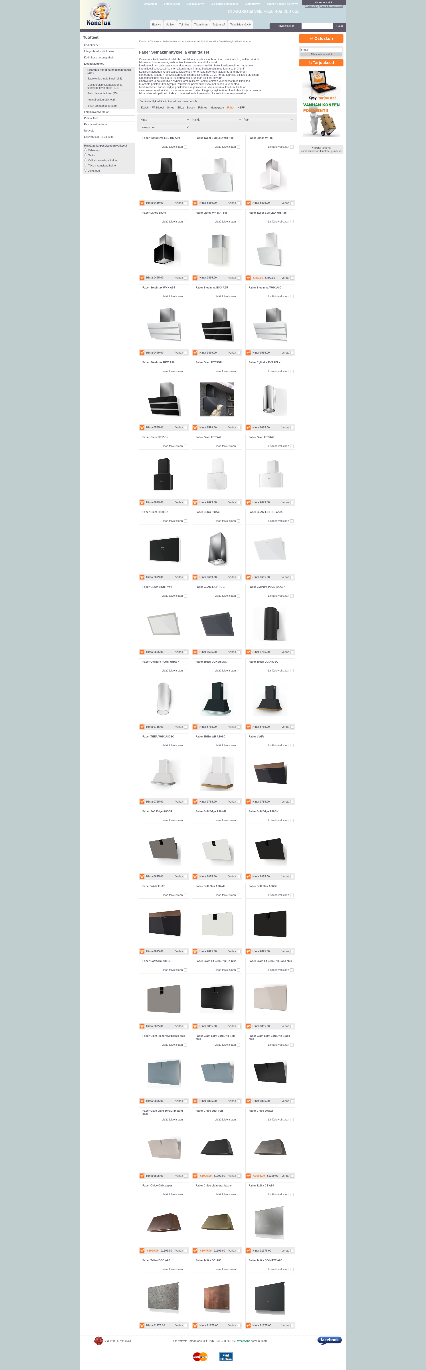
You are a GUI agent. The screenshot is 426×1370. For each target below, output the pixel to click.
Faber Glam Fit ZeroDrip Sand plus (270, 961)
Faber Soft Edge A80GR (157, 811)
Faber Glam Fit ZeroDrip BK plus (216, 961)
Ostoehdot (150, 4)
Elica (181, 107)
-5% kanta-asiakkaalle (225, 4)
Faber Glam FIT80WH (262, 437)
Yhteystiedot (172, 4)
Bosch (191, 107)
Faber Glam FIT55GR (209, 362)
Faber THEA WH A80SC (211, 736)
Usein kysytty (195, 4)
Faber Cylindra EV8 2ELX (264, 362)
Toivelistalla (285, 25)
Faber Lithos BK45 (154, 212)
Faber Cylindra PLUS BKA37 (267, 586)
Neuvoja (89, 130)
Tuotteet (154, 41)
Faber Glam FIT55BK (155, 437)
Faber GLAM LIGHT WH (157, 586)
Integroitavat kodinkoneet (99, 51)
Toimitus (184, 24)
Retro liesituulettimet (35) (102, 93)
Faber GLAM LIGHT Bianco (265, 512)
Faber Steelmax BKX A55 (212, 287)
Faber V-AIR (256, 736)
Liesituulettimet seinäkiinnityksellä (198, 41)
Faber (231, 107)
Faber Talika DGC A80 (156, 1260)
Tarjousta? (219, 24)
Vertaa (179, 203)
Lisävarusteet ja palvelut (98, 136)
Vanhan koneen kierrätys (282, 4)
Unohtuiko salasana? (331, 6)
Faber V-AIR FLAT (153, 886)
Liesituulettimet (170, 41)
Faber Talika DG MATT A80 (265, 1260)
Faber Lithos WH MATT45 (211, 212)
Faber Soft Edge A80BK (264, 811)
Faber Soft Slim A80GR (157, 961)
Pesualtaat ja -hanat (96, 124)
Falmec (202, 107)
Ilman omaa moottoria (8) (102, 105)
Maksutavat (252, 4)
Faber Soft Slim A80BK (263, 886)
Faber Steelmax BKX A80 (158, 362)
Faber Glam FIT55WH (209, 437)
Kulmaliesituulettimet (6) (101, 99)
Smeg (170, 107)
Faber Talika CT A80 (261, 1185)
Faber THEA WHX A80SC (158, 736)
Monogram (217, 107)
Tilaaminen (201, 24)
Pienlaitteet (91, 118)
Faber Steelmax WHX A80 (265, 287)
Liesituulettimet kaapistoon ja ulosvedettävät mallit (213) (104, 86)
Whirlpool (158, 107)
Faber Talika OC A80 (208, 1260)
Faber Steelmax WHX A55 (158, 287)
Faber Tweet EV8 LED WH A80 (215, 137)
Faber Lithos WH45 (261, 137)
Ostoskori (323, 38)
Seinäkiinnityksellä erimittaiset (235, 41)
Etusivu (156, 24)
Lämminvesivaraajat (96, 112)
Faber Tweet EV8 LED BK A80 (161, 137)
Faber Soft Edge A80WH (211, 811)
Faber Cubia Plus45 (208, 512)
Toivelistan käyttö (240, 24)
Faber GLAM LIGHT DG (210, 586)
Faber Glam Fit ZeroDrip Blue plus (163, 1035)
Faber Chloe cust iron (209, 1110)
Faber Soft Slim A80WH (210, 886)
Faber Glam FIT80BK (155, 512)
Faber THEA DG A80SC (263, 661)
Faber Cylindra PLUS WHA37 (160, 661)
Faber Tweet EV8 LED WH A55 (268, 212)
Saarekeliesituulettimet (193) (104, 78)
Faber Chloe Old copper (157, 1185)
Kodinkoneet (91, 45)
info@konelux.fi (198, 1341)
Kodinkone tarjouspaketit (99, 57)
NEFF (241, 107)
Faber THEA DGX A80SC (211, 661)
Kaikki (145, 107)
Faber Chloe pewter (261, 1110)
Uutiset (170, 24)
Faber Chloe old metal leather (214, 1185)
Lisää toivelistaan (172, 146)
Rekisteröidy (311, 6)
